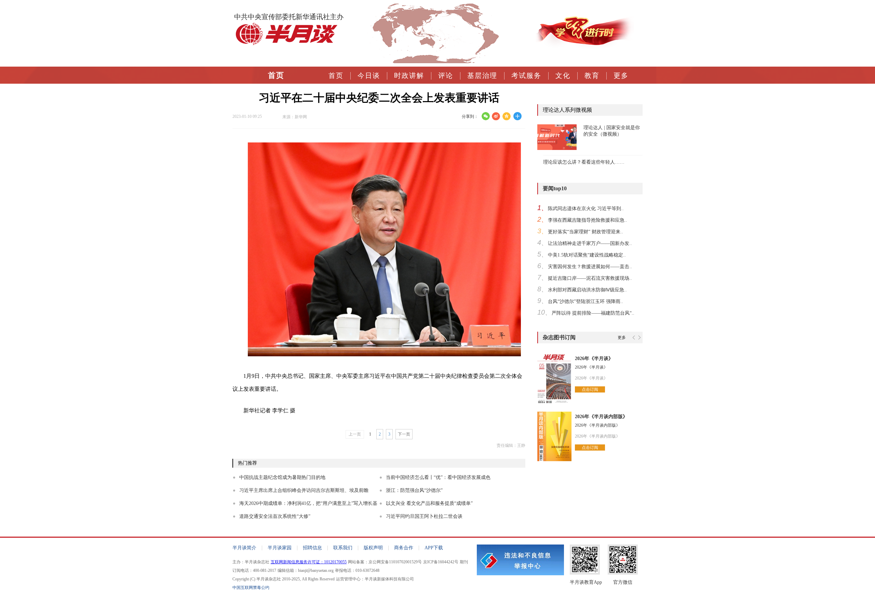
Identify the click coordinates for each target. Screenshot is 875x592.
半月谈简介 (244, 547)
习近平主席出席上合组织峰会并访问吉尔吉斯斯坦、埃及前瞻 (303, 490)
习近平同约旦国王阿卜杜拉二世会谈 (424, 516)
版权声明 (373, 547)
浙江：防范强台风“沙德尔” (414, 490)
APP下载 (434, 547)
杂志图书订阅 (559, 337)
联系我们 (342, 547)
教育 (592, 75)
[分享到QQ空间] (506, 116)
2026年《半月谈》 (594, 358)
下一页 (404, 434)
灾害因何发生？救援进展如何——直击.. (590, 266)
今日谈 (369, 75)
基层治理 (482, 75)
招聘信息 (312, 547)
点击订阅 (590, 389)
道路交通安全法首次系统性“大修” (274, 516)
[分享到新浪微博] (496, 116)
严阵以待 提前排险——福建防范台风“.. (593, 313)
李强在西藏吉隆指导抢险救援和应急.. (587, 220)
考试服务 (526, 75)
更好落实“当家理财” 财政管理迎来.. (585, 231)
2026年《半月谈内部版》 (601, 416)
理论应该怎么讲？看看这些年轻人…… (583, 162)
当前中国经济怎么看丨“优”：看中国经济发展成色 (438, 477)
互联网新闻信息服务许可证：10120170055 (309, 562)
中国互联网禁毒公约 (250, 587)
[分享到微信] (485, 116)
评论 (445, 75)
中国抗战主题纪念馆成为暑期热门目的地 (282, 477)
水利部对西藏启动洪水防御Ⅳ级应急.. (587, 289)
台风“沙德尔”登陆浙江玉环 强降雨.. (585, 301)
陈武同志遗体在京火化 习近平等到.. (586, 208)
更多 (621, 75)
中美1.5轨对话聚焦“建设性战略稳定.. (587, 255)
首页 (336, 75)
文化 (562, 75)
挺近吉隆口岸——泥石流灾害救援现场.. (590, 278)
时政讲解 (409, 75)
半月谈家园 (280, 547)
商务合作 (403, 547)
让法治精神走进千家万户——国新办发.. (590, 243)
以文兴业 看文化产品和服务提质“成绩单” (429, 503)
